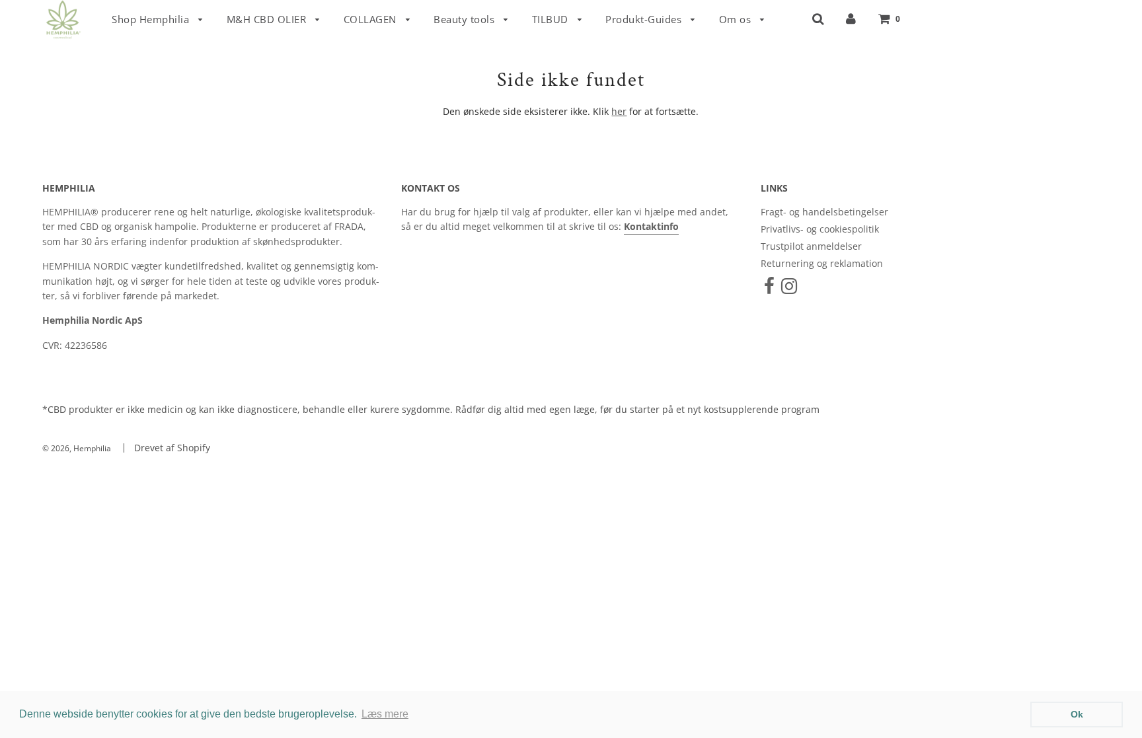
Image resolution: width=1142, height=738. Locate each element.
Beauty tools (466, 19)
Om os (736, 19)
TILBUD (552, 19)
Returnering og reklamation (822, 263)
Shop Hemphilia (152, 19)
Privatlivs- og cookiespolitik (820, 229)
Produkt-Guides (645, 19)
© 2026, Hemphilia (76, 448)
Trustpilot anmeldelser (811, 246)
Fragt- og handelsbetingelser (824, 211)
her (619, 111)
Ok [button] (1077, 714)
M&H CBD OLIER (268, 19)
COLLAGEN (372, 19)
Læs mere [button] (385, 714)
